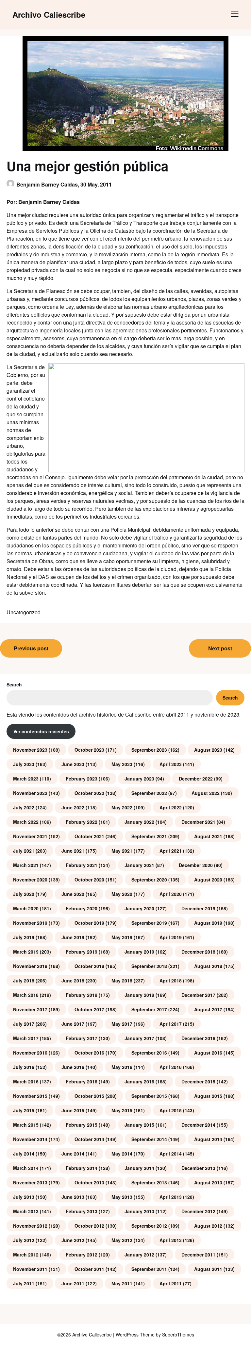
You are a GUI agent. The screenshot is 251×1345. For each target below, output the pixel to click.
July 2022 (23, 807)
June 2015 (72, 1110)
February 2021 (81, 865)
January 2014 (139, 1168)
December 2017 (198, 995)
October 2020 (89, 879)
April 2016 (170, 1067)
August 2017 (208, 1009)
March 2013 (26, 1211)
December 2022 (196, 778)
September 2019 (149, 923)
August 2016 (208, 1052)
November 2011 (30, 1269)
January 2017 (139, 1038)
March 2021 (26, 865)
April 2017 (170, 1023)
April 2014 (170, 1153)
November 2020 (30, 879)
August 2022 (206, 793)
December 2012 (198, 1211)
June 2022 (72, 807)
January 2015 (139, 1124)
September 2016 (149, 1052)
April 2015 (170, 1110)
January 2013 (139, 1211)
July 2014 (23, 1153)
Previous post (31, 648)
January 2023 (139, 778)
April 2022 (170, 807)
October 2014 (89, 1139)
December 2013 (198, 1168)
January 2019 (139, 951)
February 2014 (81, 1168)
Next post (220, 648)
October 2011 (89, 1269)
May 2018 (121, 980)
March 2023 (26, 778)
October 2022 (89, 793)
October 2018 (89, 966)
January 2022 (139, 822)
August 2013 (208, 1182)
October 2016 (89, 1052)
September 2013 (149, 1182)
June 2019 (72, 937)
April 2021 (170, 850)
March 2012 (26, 1254)
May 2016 (121, 1067)
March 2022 (26, 822)
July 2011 (23, 1283)
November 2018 (30, 966)
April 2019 (170, 937)
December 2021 (198, 822)
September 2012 (149, 1225)
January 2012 (139, 1254)
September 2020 (149, 879)
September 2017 (149, 1009)
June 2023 (72, 764)
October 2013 (89, 1182)
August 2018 (208, 966)
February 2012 (81, 1254)
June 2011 (72, 1283)
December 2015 (198, 1081)
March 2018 (26, 995)
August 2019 (208, 923)
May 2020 (121, 894)
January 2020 (139, 908)
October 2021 (89, 836)
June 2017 (72, 1023)
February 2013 (81, 1211)
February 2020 (81, 908)
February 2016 (81, 1081)
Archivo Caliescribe (48, 15)
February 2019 (81, 951)
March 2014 (26, 1168)
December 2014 (198, 1124)
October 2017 (89, 1009)
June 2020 (72, 894)
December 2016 (198, 1038)
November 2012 (30, 1225)
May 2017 (121, 1023)
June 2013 (72, 1197)
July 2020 (23, 894)
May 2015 (121, 1110)
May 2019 (121, 937)
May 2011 (121, 1283)
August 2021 (208, 836)
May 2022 (121, 807)
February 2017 (81, 1038)
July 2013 (23, 1197)
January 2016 (139, 1081)
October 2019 (89, 923)
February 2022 (81, 822)
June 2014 (72, 1153)
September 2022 (149, 793)
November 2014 (30, 1139)
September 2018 (149, 966)
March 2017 (26, 1038)
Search (14, 684)
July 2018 (23, 980)
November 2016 (30, 1052)
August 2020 (208, 879)
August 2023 (208, 749)
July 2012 (23, 1240)
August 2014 (208, 1139)
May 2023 (121, 764)
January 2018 (139, 995)
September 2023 (149, 749)
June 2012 (72, 1240)
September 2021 (149, 836)
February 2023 (81, 778)
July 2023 (23, 764)
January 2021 (139, 865)
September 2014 (149, 1139)
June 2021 (72, 850)
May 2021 (121, 850)
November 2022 (30, 793)
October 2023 (89, 749)
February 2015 (81, 1124)
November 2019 (30, 923)
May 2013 (121, 1197)
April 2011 (170, 1283)
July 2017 (23, 1023)
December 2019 (198, 908)
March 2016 (26, 1081)
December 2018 (198, 951)
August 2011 (208, 1269)
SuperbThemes (178, 1334)
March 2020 (26, 908)
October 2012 (89, 1225)
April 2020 (170, 894)
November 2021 (30, 836)
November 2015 (30, 1096)
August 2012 (208, 1225)
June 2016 (72, 1067)
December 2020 (196, 865)
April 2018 (170, 980)
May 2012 (121, 1240)
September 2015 (149, 1096)
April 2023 (170, 764)
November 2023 (30, 749)
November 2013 (30, 1182)
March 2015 (26, 1124)
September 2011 (149, 1269)
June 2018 (72, 980)
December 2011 (198, 1254)
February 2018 (81, 995)
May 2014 (121, 1153)
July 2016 (23, 1067)
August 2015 (208, 1096)
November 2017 (30, 1009)
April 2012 (170, 1240)
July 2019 (23, 937)
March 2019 (26, 951)
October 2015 (89, 1096)
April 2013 (170, 1197)
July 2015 (23, 1110)
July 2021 (23, 850)
